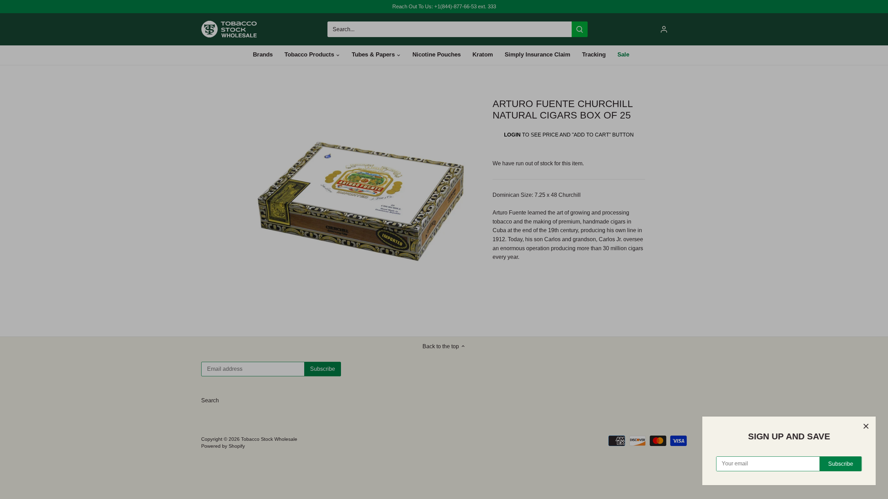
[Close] (864, 426)
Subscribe (839, 464)
